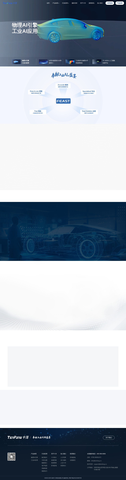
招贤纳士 (63, 465)
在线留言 (73, 460)
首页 (48, 3)
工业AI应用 (34, 460)
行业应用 (65, 3)
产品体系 (55, 3)
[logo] (10, 3)
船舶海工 (44, 463)
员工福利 (63, 460)
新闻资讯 (91, 3)
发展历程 (54, 460)
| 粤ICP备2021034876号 (75, 478)
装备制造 (44, 468)
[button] (17, 235)
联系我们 (73, 454)
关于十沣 (83, 3)
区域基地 (54, 465)
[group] (79, 235)
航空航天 (44, 457)
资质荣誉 (54, 463)
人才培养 (63, 457)
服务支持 (74, 3)
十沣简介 (54, 457)
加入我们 (100, 3)
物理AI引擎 (34, 457)
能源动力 (44, 471)
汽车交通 (44, 460)
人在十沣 (63, 463)
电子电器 (44, 465)
